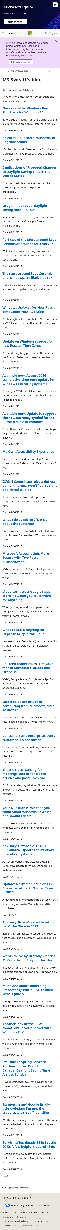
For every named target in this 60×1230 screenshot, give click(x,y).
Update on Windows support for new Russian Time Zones (27, 343)
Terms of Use (41, 1221)
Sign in (54, 33)
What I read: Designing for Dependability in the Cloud (23, 632)
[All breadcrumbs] (5, 70)
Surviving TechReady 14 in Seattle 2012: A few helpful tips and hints (29, 1144)
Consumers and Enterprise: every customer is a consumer (28, 737)
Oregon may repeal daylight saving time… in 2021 (24, 207)
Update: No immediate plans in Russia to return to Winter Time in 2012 (27, 888)
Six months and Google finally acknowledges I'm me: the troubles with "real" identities (26, 1108)
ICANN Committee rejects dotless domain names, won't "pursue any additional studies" (29, 485)
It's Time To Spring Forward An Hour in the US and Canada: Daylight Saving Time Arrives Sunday (26, 1068)
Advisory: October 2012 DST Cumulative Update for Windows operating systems (28, 850)
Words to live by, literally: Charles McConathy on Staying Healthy (28, 958)
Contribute (8, 1217)
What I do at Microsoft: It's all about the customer (25, 521)
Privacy (20, 1217)
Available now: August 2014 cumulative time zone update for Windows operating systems (28, 379)
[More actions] (55, 70)
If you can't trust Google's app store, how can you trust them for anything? (26, 595)
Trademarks (8, 1225)
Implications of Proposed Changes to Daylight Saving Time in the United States (29, 171)
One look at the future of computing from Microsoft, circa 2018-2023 (28, 706)
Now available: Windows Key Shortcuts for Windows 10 (25, 110)
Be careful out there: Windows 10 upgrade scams (28, 140)
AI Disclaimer (9, 1212)
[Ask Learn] (49, 70)
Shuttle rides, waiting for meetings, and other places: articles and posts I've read (24, 773)
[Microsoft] (30, 33)
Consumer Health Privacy (15, 1221)
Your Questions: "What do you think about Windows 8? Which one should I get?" (27, 812)
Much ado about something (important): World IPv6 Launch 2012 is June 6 (27, 990)
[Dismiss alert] (55, 4)
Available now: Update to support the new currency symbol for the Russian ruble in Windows (29, 417)
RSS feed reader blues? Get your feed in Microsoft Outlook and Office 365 (27, 668)
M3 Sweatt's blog (19, 70)
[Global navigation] (3, 33)
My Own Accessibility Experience (28, 451)
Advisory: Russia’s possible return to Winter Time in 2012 (28, 924)
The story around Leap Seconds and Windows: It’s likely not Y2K (27, 275)
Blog (44, 1212)
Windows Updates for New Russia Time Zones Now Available (29, 309)
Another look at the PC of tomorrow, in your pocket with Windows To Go (27, 1028)
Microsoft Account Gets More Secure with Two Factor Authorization (25, 557)
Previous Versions (29, 1212)
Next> (5, 1176)
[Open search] (46, 33)
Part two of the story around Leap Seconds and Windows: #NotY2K (29, 241)
